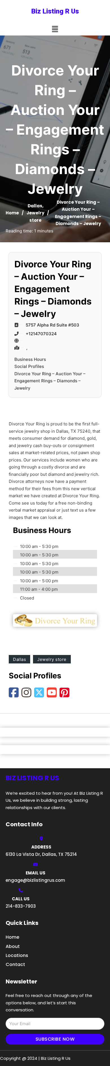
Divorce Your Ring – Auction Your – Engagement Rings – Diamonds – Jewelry (49, 381)
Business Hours (30, 359)
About (13, 946)
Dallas (35, 206)
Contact (15, 964)
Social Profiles (29, 366)
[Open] (55, 29)
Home (12, 213)
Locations (17, 955)
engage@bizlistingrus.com (35, 880)
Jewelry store (52, 659)
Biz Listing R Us (55, 11)
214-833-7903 (21, 906)
